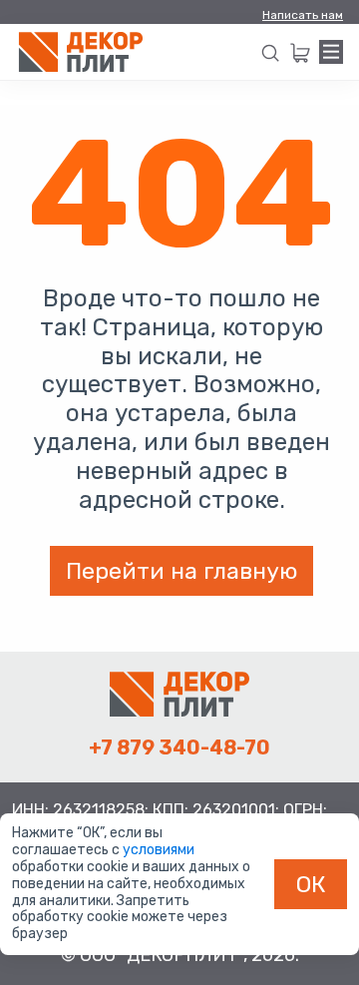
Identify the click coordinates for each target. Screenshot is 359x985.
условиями (158, 849)
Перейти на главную (181, 571)
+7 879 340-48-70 (179, 747)
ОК (311, 884)
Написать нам (302, 15)
